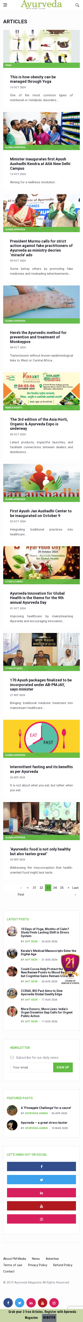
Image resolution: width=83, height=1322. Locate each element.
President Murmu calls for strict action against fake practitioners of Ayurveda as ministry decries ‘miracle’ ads (41, 248)
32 (41, 888)
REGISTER (49, 1317)
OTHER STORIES (14, 581)
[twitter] (41, 1179)
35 (61, 888)
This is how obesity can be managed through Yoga (33, 79)
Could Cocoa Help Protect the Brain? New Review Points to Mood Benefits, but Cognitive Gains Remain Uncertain (47, 972)
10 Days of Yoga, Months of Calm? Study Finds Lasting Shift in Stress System (45, 932)
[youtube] (41, 1206)
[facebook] (41, 1166)
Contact (8, 1271)
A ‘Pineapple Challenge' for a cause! (46, 1108)
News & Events (13, 408)
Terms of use (12, 1265)
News (36, 1259)
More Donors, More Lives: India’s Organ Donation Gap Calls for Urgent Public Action (47, 1012)
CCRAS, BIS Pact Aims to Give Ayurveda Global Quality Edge (42, 992)
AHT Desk (31, 941)
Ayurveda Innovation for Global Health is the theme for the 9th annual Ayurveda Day (37, 598)
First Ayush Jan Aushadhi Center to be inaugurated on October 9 (41, 513)
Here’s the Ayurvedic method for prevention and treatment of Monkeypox (38, 337)
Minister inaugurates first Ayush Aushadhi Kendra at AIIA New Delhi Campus (40, 163)
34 (55, 888)
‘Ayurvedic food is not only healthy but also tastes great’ (40, 851)
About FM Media (14, 1259)
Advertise (52, 1259)
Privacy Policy (37, 1265)
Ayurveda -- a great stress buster (44, 1122)
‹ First (21, 888)
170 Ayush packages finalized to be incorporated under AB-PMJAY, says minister (41, 684)
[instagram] (41, 1219)
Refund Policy (62, 1265)
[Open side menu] (5, 5)
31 (34, 888)
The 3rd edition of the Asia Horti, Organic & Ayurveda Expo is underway (39, 424)
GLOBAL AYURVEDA (15, 147)
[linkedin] (41, 1193)
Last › (75, 888)
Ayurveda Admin (36, 1113)
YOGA (8, 65)
